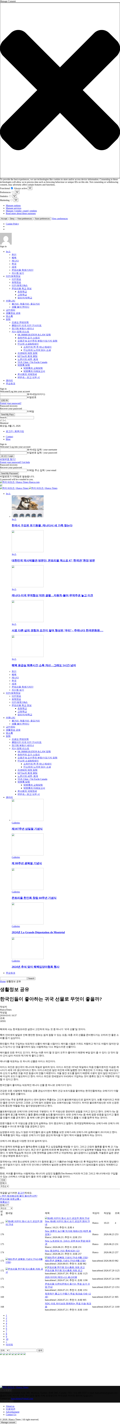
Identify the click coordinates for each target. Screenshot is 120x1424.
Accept (4, 219)
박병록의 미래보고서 (34, 371)
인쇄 (3, 1180)
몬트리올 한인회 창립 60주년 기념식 (34, 897)
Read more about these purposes (21, 213)
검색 (40, 1350)
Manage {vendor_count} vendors (21, 211)
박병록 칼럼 (24, 365)
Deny (12, 219)
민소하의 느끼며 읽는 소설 (37, 350)
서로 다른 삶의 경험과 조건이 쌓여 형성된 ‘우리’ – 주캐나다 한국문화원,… (57, 630)
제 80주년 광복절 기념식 (27, 863)
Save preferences (42, 219)
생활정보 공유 (13, 313)
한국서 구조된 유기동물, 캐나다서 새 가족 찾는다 (42, 525)
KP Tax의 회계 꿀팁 (27, 356)
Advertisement (12, 1412)
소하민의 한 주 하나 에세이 (37, 347)
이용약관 (10, 1409)
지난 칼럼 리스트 (20, 331)
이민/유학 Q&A (20, 285)
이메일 (30, 411)
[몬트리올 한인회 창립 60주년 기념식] (28, 889)
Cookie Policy (12, 224)
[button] (60, 90)
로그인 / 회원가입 (15, 431)
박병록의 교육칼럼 (33, 368)
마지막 (9, 1344)
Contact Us (11, 1414)
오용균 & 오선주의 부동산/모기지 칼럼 (37, 341)
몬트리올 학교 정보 (22, 288)
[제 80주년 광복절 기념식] (28, 854)
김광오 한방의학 (20, 322)
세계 (14, 267)
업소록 (9, 316)
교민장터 (10, 310)
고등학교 (22, 294)
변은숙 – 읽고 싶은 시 (29, 377)
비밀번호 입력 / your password (42, 452)
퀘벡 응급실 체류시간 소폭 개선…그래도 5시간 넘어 (44, 665)
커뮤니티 (10, 301)
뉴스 (8, 251)
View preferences (24, 219)
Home (3, 981)
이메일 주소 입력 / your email (41, 470)
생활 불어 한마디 (20, 307)
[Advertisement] (14, 1370)
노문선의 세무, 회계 (28, 359)
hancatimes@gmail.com (22, 1398)
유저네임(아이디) (36, 394)
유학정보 (16, 282)
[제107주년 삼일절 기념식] (28, 820)
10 (7, 1339)
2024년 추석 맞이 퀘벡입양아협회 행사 (35, 966)
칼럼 (8, 319)
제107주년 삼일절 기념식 (27, 828)
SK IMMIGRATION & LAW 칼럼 (34, 334)
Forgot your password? (10, 403)
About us (10, 1406)
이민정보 (16, 279)
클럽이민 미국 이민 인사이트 (27, 325)
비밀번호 (31, 397)
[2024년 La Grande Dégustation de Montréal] (28, 923)
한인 (14, 254)
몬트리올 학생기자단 (22, 270)
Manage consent (8, 1422)
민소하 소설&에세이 (28, 344)
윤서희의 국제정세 (27, 374)
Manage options (13, 205)
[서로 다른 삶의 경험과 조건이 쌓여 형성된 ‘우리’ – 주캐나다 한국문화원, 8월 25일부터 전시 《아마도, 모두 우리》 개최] (28, 621)
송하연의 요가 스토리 (29, 337)
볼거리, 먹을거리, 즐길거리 (26, 304)
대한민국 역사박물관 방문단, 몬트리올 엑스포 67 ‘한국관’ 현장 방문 (53, 560)
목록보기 (4, 1202)
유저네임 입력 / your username (42, 449)
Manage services (13, 208)
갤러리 (9, 380)
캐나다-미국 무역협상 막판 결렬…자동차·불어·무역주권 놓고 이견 (52, 595)
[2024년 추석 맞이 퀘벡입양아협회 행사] (28, 958)
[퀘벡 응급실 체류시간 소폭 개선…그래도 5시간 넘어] (28, 656)
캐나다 (15, 261)
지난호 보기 (18, 273)
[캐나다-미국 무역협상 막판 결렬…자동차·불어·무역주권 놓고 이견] (28, 586)
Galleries (16, 823)
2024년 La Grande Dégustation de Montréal (38, 932)
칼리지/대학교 (25, 297)
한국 (14, 264)
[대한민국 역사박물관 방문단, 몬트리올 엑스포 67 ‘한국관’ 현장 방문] (28, 551)
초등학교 (22, 291)
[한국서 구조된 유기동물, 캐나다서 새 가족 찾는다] (28, 516)
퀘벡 (14, 257)
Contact (9, 436)
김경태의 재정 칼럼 (27, 353)
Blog (8, 439)
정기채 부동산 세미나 (23, 328)
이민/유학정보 (13, 276)
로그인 (21, 1193)
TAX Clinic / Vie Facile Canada (32, 362)
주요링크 (10, 383)
